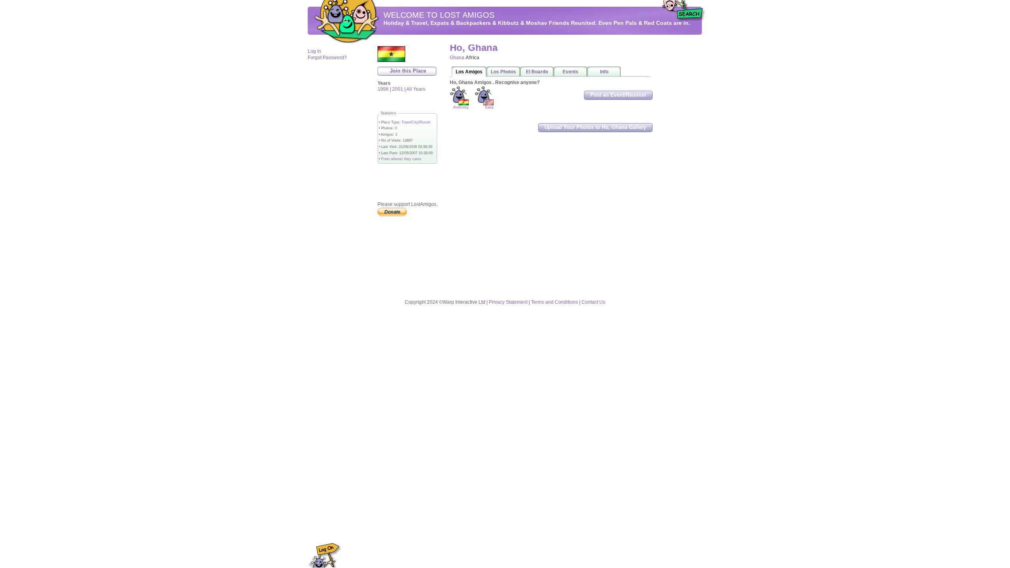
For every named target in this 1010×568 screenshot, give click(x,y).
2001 (397, 89)
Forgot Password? (327, 57)
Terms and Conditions (554, 302)
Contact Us (593, 302)
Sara (489, 107)
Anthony (461, 107)
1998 (383, 89)
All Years (415, 89)
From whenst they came (401, 159)
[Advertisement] (678, 162)
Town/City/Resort (416, 122)
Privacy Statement (508, 302)
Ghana (457, 57)
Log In (314, 51)
